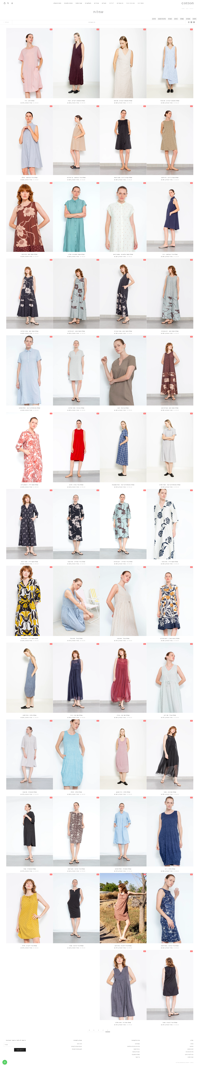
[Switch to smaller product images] (191, 22)
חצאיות (170, 19)
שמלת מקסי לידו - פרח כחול (170, 561)
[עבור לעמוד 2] (89, 1030)
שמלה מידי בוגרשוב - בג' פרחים (76, 177)
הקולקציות (88, 3)
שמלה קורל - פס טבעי (123, 638)
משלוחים (137, 1043)
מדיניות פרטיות (189, 1052)
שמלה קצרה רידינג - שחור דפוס (123, 177)
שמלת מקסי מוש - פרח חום (29, 254)
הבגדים (104, 3)
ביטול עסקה (137, 1049)
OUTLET (111, 3)
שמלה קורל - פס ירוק (170, 715)
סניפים (191, 1046)
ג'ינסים (176, 19)
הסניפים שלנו (57, 3)
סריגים (154, 19)
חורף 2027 (141, 3)
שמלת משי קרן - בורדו (123, 715)
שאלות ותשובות (136, 1054)
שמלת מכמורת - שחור (29, 869)
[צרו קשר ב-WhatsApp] (4, 1062)
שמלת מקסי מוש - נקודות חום (170, 408)
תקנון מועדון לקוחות (77, 1049)
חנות (187, 8)
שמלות (183, 8)
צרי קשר (138, 1057)
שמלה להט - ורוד (29, 100)
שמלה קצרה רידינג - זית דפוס (169, 177)
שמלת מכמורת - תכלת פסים (123, 869)
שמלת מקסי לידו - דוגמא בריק (29, 484)
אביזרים (96, 3)
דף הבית (191, 8)
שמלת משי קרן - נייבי (76, 715)
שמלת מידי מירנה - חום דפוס (76, 869)
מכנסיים (188, 19)
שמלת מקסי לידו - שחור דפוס (29, 561)
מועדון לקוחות (68, 3)
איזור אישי (79, 1043)
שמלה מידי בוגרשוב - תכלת (29, 177)
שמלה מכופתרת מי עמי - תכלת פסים (29, 408)
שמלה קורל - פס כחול (76, 638)
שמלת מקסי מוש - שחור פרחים (29, 331)
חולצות (194, 19)
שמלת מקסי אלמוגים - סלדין (76, 254)
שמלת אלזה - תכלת (76, 792)
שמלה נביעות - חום (123, 408)
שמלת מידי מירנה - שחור (76, 945)
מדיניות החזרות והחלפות (133, 1046)
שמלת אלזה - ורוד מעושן (123, 792)
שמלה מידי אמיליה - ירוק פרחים (123, 561)
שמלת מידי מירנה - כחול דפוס (170, 945)
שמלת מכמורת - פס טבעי (29, 792)
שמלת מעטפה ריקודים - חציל (76, 100)
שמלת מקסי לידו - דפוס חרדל (29, 638)
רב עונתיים (120, 3)
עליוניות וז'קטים (162, 19)
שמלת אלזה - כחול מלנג (29, 715)
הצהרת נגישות (136, 1052)
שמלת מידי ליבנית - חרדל (29, 945)
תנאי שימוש (190, 1049)
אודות (192, 1043)
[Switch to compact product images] (188, 22)
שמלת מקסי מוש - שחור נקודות (123, 331)
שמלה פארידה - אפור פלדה (123, 1022)
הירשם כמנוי (20, 1049)
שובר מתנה (79, 3)
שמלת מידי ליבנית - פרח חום (123, 945)
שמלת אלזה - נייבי (170, 869)
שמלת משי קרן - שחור (170, 792)
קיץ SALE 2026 (130, 3)
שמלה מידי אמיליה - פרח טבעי (76, 561)
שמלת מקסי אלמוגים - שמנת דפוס (123, 254)
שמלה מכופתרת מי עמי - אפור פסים (170, 484)
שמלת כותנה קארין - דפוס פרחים (169, 638)
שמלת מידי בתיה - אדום (76, 484)
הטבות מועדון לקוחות (76, 1046)
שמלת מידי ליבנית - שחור (170, 1022)
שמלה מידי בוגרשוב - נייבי (170, 254)
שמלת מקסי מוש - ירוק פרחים (76, 331)
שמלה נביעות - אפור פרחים (76, 408)
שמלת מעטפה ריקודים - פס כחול (170, 100)
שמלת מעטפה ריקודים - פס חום (123, 100)
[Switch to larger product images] (194, 22)
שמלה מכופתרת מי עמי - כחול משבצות (123, 484)
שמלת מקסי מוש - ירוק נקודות (170, 331)
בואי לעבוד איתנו (189, 1054)
